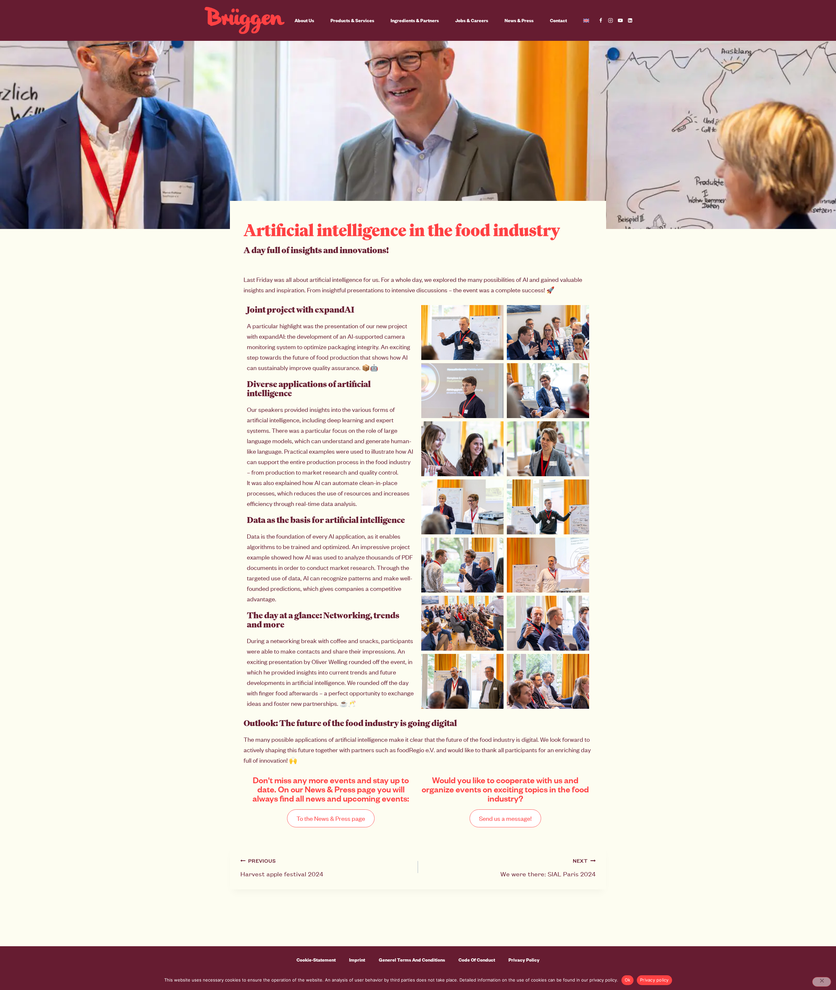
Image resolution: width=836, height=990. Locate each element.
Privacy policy (654, 979)
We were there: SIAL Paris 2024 (548, 867)
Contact (558, 20)
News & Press (519, 20)
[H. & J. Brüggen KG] (244, 20)
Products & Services (352, 20)
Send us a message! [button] (505, 818)
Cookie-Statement (316, 960)
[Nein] (821, 982)
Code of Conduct (476, 960)
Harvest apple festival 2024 (281, 867)
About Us (304, 20)
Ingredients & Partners (415, 20)
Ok (628, 979)
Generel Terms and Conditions (412, 960)
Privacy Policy (523, 960)
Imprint (357, 960)
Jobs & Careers (471, 20)
